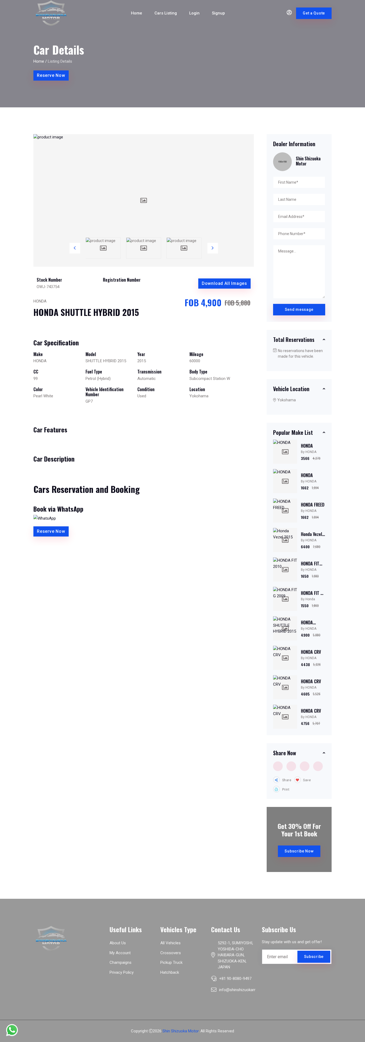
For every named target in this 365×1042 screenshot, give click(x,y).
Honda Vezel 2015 (311, 536)
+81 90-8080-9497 (235, 978)
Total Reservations (293, 339)
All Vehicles (170, 943)
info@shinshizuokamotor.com (245, 989)
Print (285, 789)
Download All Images (224, 283)
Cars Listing (165, 13)
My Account (120, 952)
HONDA (307, 446)
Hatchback (169, 972)
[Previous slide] (74, 248)
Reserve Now (51, 75)
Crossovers (170, 952)
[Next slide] (212, 248)
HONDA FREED (312, 504)
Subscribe (314, 956)
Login (194, 13)
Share (286, 780)
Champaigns (120, 962)
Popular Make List (293, 432)
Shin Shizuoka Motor (180, 1031)
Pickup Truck (171, 962)
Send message (299, 309)
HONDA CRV (311, 652)
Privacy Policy (122, 972)
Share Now (284, 753)
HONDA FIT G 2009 (312, 595)
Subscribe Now (299, 851)
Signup (218, 13)
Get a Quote (314, 13)
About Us (118, 943)
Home (136, 13)
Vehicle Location (291, 389)
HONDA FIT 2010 (310, 566)
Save (306, 780)
